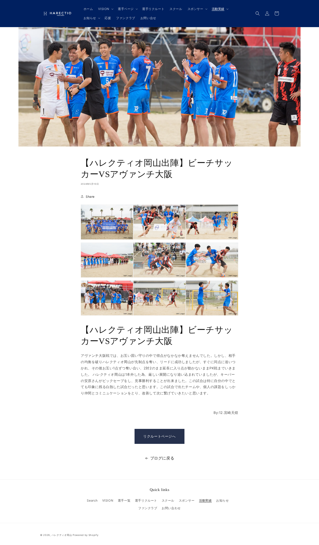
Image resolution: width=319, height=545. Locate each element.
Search (92, 500)
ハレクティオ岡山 (62, 535)
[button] (105, 8)
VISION (107, 500)
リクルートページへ (159, 436)
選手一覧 (124, 500)
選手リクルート (146, 500)
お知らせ (222, 500)
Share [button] (90, 196)
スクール (168, 500)
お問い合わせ (171, 508)
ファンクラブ (147, 508)
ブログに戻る (162, 458)
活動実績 (205, 500)
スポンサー (187, 500)
